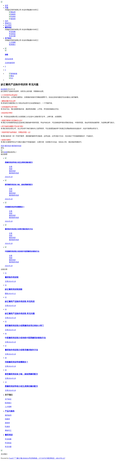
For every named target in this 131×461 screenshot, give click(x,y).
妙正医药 (4, 89)
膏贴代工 (8, 23)
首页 (6, 5)
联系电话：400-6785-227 (56, 458)
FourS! (13, 458)
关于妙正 (8, 399)
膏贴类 (13, 12)
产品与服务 (10, 411)
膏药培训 (8, 146)
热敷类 (13, 14)
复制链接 (14, 73)
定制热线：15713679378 (39, 458)
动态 (6, 21)
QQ (12, 78)
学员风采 (12, 34)
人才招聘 (12, 42)
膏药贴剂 (8, 415)
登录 (5, 152)
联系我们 (12, 44)
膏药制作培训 (16, 146)
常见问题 (12, 36)
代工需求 (8, 25)
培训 (2, 146)
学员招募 (12, 32)
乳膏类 (13, 16)
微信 (12, 76)
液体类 (13, 19)
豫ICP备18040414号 (24, 458)
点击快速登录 (10, 63)
